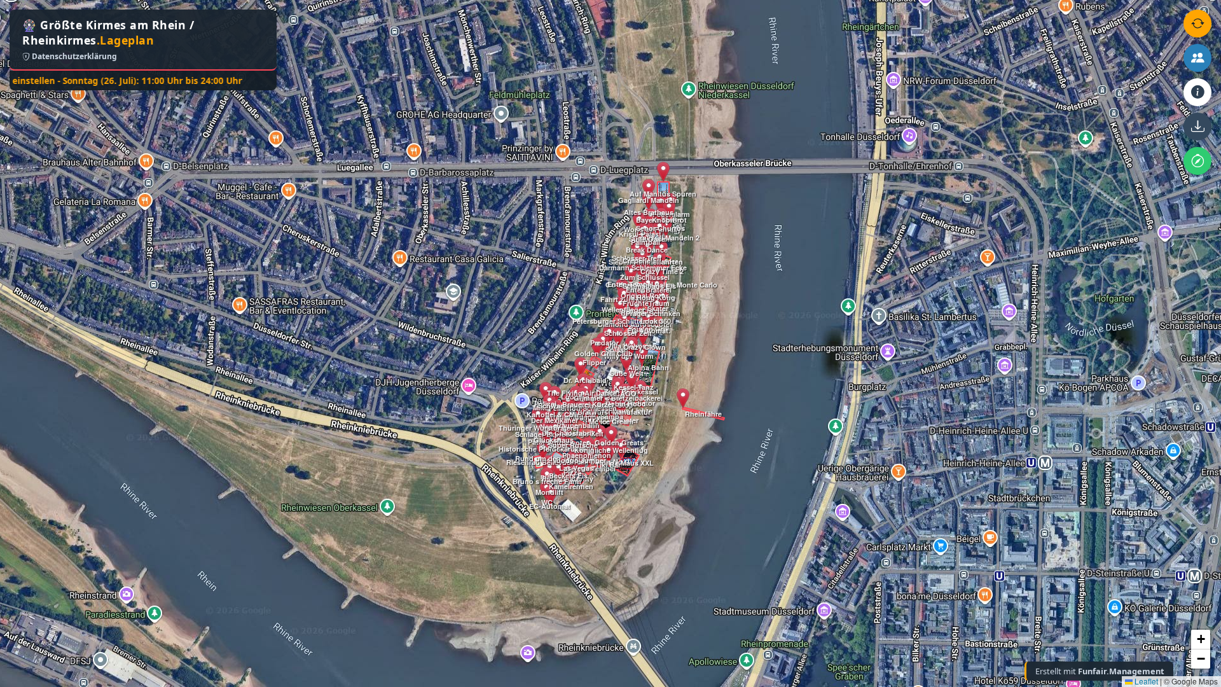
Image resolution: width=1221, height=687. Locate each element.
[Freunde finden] (1197, 58)
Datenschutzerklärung (73, 56)
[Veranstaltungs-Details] (1197, 92)
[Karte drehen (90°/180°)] (1197, 24)
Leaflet (1145, 681)
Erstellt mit (1099, 671)
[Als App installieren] (1197, 127)
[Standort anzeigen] (1197, 161)
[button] (543, 450)
